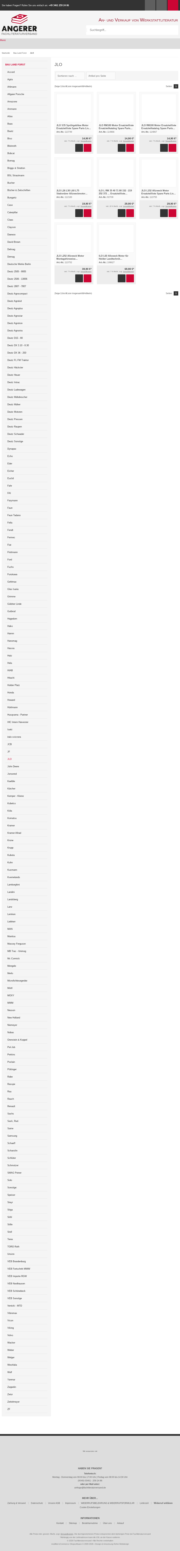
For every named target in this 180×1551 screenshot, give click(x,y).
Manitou (11, 936)
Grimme (11, 596)
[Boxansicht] (174, 76)
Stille (9, 1224)
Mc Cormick (13, 958)
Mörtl (9, 988)
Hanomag (12, 641)
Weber (10, 1350)
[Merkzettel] (161, 5)
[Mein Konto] (150, 5)
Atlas (10, 116)
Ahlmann (11, 86)
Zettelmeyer (13, 1401)
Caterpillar (12, 212)
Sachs (10, 1113)
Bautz (10, 131)
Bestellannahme (90, 1523)
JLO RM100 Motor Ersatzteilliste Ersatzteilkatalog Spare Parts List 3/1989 (116, 128)
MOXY (10, 995)
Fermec (11, 537)
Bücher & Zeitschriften (18, 190)
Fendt (10, 530)
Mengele (11, 966)
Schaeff (11, 1143)
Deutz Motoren (14, 412)
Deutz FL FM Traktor (18, 360)
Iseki (9, 729)
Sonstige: (12, 1187)
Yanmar (11, 1379)
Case (10, 205)
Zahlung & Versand (16, 1503)
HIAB (10, 670)
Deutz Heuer (13, 375)
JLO (9, 759)
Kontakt (60, 1523)
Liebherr (11, 921)
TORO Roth (13, 1246)
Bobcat (11, 153)
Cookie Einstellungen (90, 1507)
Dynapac (11, 448)
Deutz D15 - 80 (15, 338)
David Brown (13, 242)
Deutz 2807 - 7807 (16, 286)
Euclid (10, 478)
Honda (10, 692)
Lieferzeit (144, 1503)
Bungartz (12, 197)
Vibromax (12, 1313)
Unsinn (10, 1254)
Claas (10, 219)
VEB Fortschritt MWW (18, 1268)
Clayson (11, 227)
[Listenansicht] (176, 76)
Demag (11, 256)
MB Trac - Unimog (16, 951)
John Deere (13, 766)
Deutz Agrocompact (17, 293)
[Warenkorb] (173, 5)
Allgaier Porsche (15, 94)
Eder (9, 463)
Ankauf (120, 1523)
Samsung (12, 1135)
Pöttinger (12, 1069)
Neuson (11, 1010)
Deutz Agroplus (15, 308)
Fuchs (10, 567)
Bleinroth (11, 146)
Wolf (9, 1372)
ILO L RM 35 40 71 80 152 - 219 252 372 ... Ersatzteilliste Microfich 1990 (115, 193)
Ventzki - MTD (14, 1305)
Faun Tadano (14, 515)
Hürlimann (12, 707)
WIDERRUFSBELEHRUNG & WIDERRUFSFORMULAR (107, 1503)
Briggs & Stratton (16, 168)
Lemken (11, 914)
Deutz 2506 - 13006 (17, 279)
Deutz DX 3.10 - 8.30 (18, 345)
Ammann (12, 109)
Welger (10, 1357)
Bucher (11, 183)
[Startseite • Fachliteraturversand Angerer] (19, 16)
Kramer (11, 825)
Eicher (10, 471)
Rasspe (11, 1084)
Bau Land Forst (15, 64)
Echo (10, 456)
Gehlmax (12, 581)
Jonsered (12, 774)
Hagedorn (12, 618)
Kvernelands (13, 877)
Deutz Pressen (14, 419)
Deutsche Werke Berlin (19, 264)
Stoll (9, 1232)
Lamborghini (13, 884)
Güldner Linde (14, 604)
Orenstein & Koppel (17, 1039)
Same (10, 1128)
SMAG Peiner (14, 1172)
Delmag (11, 249)
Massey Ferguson (16, 943)
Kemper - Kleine (15, 796)
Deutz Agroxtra (14, 330)
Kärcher (11, 788)
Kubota (11, 855)
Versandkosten (86, 141)
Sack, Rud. (13, 1121)
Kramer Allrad (14, 833)
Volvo (10, 1335)
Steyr (10, 1202)
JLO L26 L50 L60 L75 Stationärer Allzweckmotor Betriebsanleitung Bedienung (72, 193)
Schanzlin (12, 1150)
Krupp (10, 847)
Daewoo (11, 234)
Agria (10, 79)
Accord (11, 72)
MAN (9, 929)
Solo (9, 1180)
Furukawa (12, 574)
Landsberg (12, 899)
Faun (9, 508)
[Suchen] (173, 30)
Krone (10, 840)
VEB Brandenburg (16, 1261)
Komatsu (12, 818)
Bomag (11, 160)
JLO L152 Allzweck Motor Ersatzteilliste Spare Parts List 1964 (157, 193)
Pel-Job (11, 1047)
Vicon (10, 1320)
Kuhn (10, 862)
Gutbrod (11, 611)
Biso (9, 138)
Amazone (12, 101)
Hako (10, 626)
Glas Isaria (12, 589)
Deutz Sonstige (15, 441)
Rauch (10, 1099)
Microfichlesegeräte (17, 980)
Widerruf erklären (163, 1503)
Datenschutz (37, 1503)
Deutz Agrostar (14, 315)
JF (8, 751)
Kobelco (11, 803)
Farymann (12, 500)
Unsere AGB (54, 1503)
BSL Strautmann (15, 175)
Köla (9, 810)
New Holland (13, 1017)
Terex (10, 1239)
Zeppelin (11, 1387)
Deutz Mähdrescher (17, 397)
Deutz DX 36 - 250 (16, 352)
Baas (10, 123)
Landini (11, 892)
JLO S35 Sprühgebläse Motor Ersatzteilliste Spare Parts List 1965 (72, 128)
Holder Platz (13, 685)
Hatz (9, 655)
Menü (3, 40)
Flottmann (12, 552)
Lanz (9, 906)
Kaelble (11, 781)
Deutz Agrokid (14, 301)
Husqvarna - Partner (17, 714)
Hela (9, 663)
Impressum (70, 1503)
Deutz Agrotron (14, 323)
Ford (9, 559)
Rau (9, 1091)
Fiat (9, 545)
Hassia (10, 648)
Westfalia (12, 1365)
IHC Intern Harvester (17, 722)
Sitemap (73, 1523)
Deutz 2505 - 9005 (16, 271)
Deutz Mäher (13, 404)
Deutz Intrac (13, 382)
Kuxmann (12, 870)
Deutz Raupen (14, 426)
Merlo (10, 973)
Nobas (10, 1032)
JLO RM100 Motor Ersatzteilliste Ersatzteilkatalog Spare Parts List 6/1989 (158, 128)
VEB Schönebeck (16, 1291)
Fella (9, 522)
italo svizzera (14, 737)
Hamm (10, 633)
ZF (8, 1409)
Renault (11, 1106)
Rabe (10, 1076)
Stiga (10, 1209)
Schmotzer (12, 1165)
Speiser (11, 1195)
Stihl (9, 1217)
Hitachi (10, 677)
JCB (9, 744)
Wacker (11, 1342)
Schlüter (11, 1158)
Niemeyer (12, 1025)
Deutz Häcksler (15, 367)
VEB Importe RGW (17, 1276)
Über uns (107, 1523)
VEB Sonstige (14, 1298)
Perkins (11, 1054)
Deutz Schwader (15, 434)
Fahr (9, 485)
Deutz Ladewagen (16, 389)
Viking (10, 1328)
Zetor (10, 1394)
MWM (10, 1003)
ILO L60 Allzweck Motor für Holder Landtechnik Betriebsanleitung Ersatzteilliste (116, 259)
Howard (11, 700)
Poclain (11, 1062)
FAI (9, 493)
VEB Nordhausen (16, 1283)
